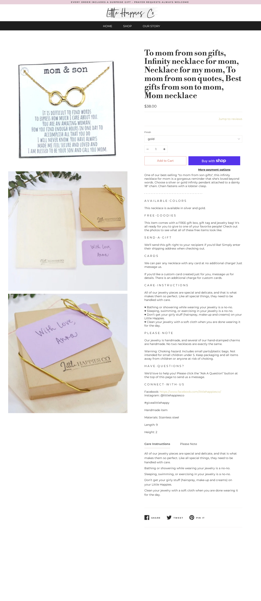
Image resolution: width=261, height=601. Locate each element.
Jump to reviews (230, 119)
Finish (147, 132)
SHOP (127, 26)
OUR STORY (151, 26)
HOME (107, 26)
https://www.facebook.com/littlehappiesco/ (190, 392)
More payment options (214, 169)
